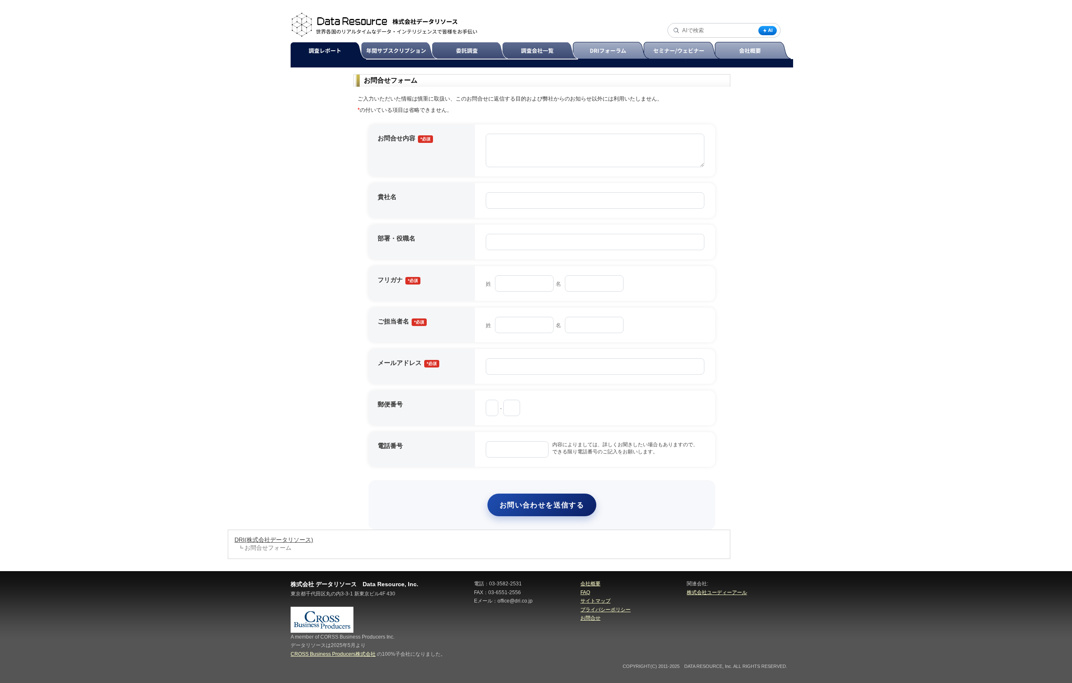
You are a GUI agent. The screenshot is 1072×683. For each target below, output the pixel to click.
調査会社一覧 (541, 51)
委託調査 (471, 51)
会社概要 (753, 51)
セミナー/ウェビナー (683, 51)
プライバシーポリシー (605, 610)
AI (770, 30)
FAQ (585, 592)
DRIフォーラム (612, 51)
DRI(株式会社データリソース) (273, 539)
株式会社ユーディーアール (717, 592)
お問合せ (590, 618)
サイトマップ (595, 601)
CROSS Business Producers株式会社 (333, 654)
